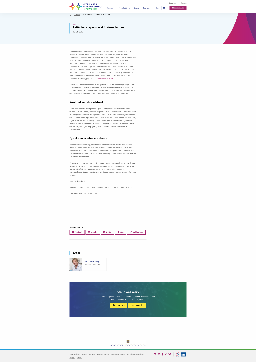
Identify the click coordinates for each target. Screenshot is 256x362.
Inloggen (72, 358)
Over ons (146, 8)
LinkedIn (93, 232)
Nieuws (136, 8)
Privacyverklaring (75, 354)
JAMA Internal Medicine (106, 79)
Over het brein (124, 8)
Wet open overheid (103, 354)
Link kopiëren (138, 232)
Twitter (108, 232)
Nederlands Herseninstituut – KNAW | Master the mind (86, 6)
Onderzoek (111, 8)
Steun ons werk (178, 8)
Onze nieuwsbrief (136, 305)
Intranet (79, 358)
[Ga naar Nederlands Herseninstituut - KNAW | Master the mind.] (70, 15)
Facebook (78, 232)
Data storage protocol (118, 354)
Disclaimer (92, 354)
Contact (183, 3)
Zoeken (156, 8)
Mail (122, 232)
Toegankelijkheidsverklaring (136, 354)
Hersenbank (173, 3)
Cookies (84, 354)
